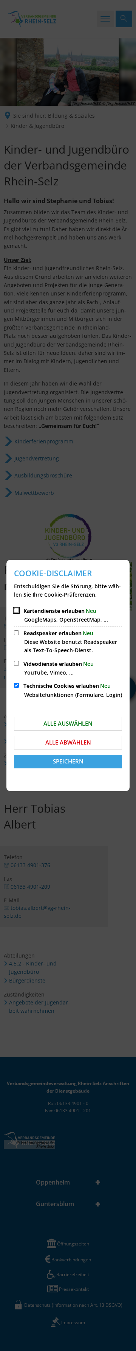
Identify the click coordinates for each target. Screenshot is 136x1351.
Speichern (68, 761)
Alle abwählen (68, 742)
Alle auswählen (68, 723)
